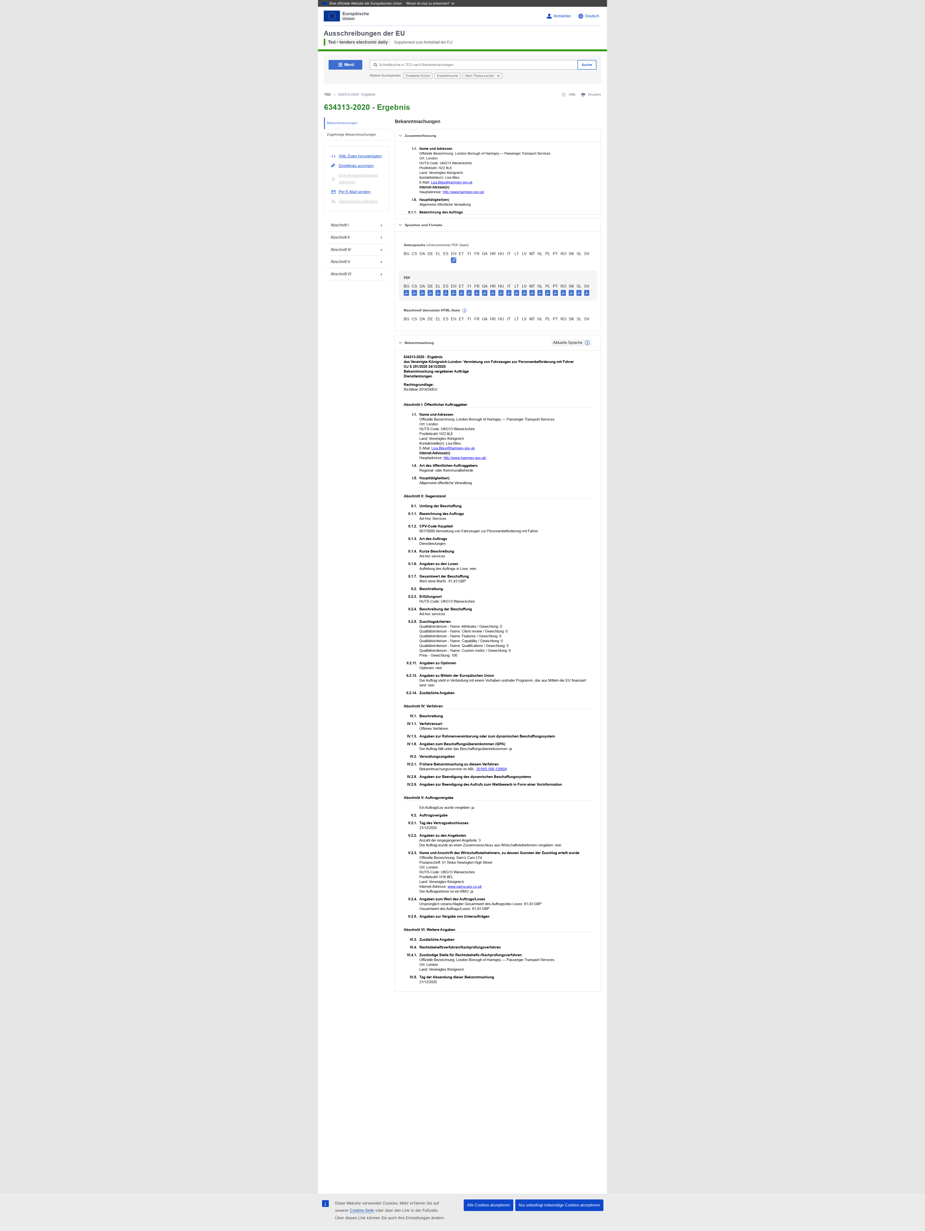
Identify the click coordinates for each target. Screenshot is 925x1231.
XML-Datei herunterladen (360, 156)
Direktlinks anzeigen (356, 166)
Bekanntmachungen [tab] (342, 123)
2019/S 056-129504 (491, 769)
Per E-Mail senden (354, 192)
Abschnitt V (340, 262)
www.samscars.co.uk (465, 886)
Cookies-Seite (362, 1210)
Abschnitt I (340, 225)
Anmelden (562, 16)
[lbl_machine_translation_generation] (464, 311)
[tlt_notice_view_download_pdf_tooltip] (406, 293)
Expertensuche (447, 76)
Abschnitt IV (341, 250)
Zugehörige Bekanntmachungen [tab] (351, 134)
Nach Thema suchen (480, 76)
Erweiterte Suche (418, 76)
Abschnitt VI (341, 274)
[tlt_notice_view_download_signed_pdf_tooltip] (453, 260)
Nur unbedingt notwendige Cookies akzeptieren (559, 1205)
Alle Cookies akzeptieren (488, 1205)
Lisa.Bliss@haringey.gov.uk (451, 182)
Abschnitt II (340, 237)
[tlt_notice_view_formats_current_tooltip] (587, 342)
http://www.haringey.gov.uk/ (463, 192)
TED (327, 94)
